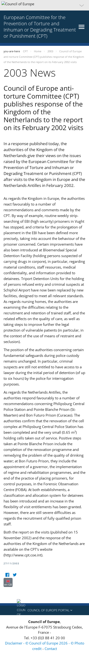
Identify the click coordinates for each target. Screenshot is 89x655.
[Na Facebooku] (7, 575)
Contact (51, 648)
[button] (44, 5)
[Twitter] (14, 575)
